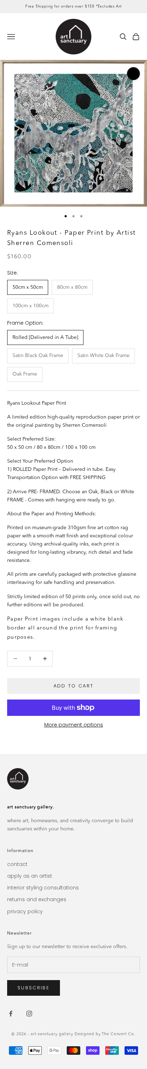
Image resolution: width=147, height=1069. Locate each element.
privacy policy (25, 911)
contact (17, 864)
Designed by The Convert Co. (105, 1034)
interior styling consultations (43, 887)
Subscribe (33, 987)
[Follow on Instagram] (29, 1013)
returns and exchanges (36, 899)
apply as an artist (29, 875)
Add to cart (74, 685)
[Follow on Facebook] (10, 1013)
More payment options (73, 724)
